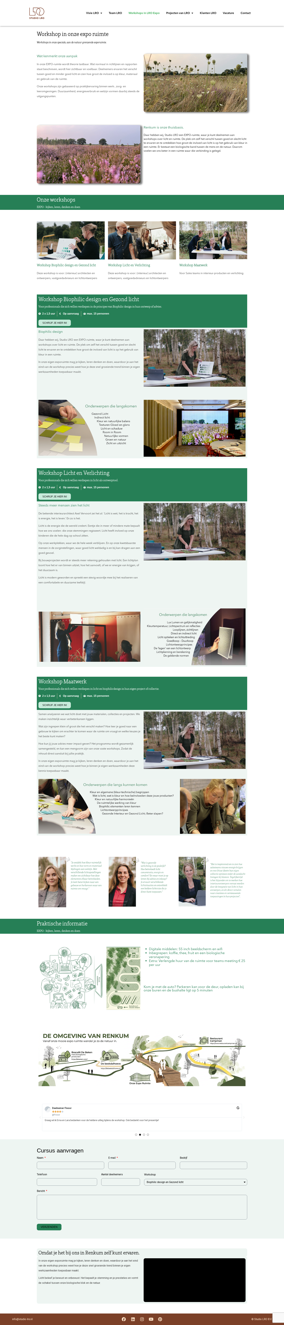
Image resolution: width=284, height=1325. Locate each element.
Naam (40, 1158)
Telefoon (42, 1174)
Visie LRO (92, 13)
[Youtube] (151, 1319)
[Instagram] (142, 1319)
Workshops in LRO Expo (144, 13)
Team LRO (115, 13)
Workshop (150, 1174)
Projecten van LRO (178, 13)
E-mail (112, 1158)
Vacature (228, 13)
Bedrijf (183, 1158)
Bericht (41, 1191)
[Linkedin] (133, 1319)
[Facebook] (124, 1319)
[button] (40, 1117)
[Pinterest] (160, 1319)
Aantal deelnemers (112, 1174)
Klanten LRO (208, 13)
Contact (246, 13)
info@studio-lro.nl (22, 1319)
